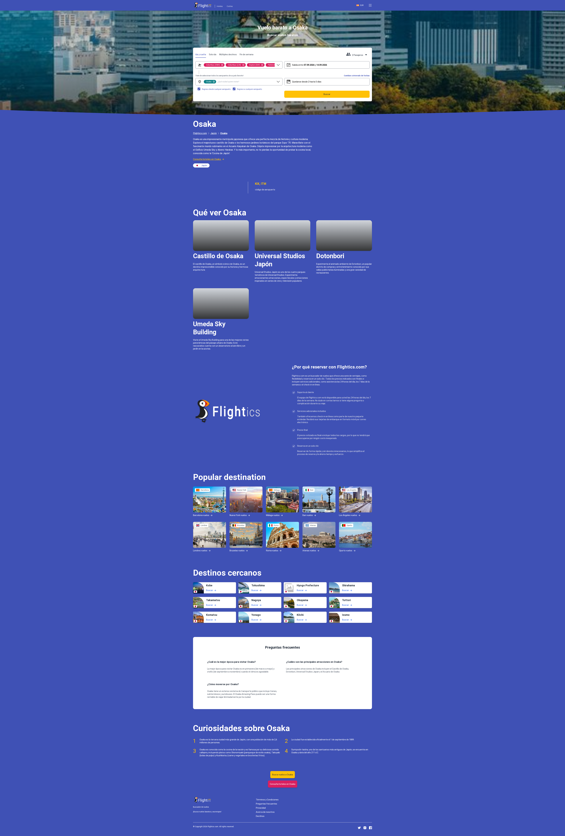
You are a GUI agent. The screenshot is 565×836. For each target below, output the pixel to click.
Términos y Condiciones (267, 799)
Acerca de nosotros (265, 812)
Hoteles (220, 6)
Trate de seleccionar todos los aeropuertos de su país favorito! (219, 76)
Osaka (223, 133)
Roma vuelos (272, 550)
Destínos (260, 816)
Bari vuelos (308, 515)
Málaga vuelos (273, 515)
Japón (213, 133)
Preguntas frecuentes (266, 804)
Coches (230, 6)
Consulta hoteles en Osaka (207, 159)
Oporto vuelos (345, 550)
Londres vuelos (200, 550)
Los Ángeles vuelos (348, 515)
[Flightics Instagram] (365, 828)
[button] (370, 5)
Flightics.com (200, 133)
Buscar (209, 590)
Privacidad (261, 808)
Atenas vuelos (309, 550)
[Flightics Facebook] (370, 827)
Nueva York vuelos (238, 515)
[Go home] (202, 800)
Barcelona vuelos (201, 515)
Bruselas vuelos (237, 550)
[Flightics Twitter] (359, 827)
